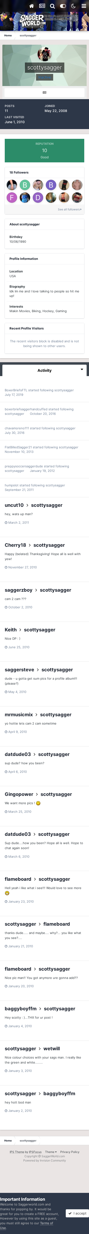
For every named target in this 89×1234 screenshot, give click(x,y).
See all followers (69, 209)
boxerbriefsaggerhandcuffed (26, 409)
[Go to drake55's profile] (38, 197)
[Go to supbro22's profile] (64, 197)
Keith (11, 630)
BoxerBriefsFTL (16, 390)
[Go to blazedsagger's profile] (38, 185)
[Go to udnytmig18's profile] (77, 197)
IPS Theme (17, 1152)
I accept (79, 1213)
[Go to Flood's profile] (12, 197)
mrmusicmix (19, 714)
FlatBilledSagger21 (18, 447)
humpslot (12, 485)
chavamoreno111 (17, 428)
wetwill (51, 1048)
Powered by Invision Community (44, 1160)
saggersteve (19, 670)
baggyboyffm (21, 1008)
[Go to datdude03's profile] (25, 197)
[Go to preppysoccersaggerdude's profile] (77, 185)
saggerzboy (19, 590)
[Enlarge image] (38, 803)
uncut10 (14, 505)
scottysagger (64, 390)
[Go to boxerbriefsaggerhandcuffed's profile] (12, 185)
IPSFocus (35, 1152)
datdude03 (18, 754)
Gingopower (19, 794)
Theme (50, 1152)
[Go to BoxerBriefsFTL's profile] (25, 185)
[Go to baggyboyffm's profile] (51, 197)
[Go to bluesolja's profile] (51, 185)
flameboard (18, 879)
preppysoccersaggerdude (24, 466)
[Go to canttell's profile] (64, 185)
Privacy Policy (70, 1152)
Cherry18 (15, 545)
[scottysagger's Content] (44, 92)
